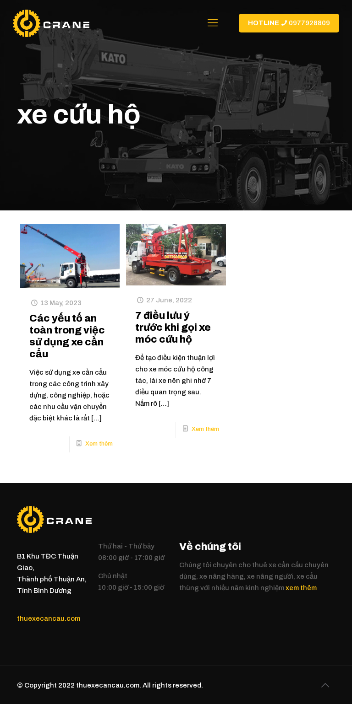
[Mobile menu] (212, 23)
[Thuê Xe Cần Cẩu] (51, 23)
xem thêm (301, 587)
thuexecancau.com (48, 618)
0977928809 (289, 23)
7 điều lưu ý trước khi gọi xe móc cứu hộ (173, 327)
